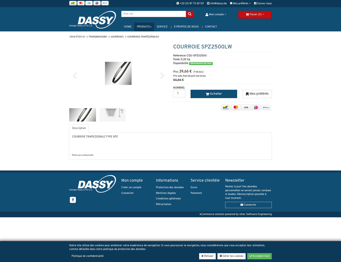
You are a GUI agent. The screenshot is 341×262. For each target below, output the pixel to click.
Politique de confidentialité (88, 256)
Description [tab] (79, 128)
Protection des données (170, 187)
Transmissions (98, 37)
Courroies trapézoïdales (143, 37)
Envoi (194, 187)
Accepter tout (260, 256)
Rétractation (163, 204)
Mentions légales (166, 193)
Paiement (196, 193)
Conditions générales (168, 198)
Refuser (208, 256)
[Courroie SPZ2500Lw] (118, 73)
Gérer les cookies (232, 256)
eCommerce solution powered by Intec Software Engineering (236, 214)
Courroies (117, 37)
